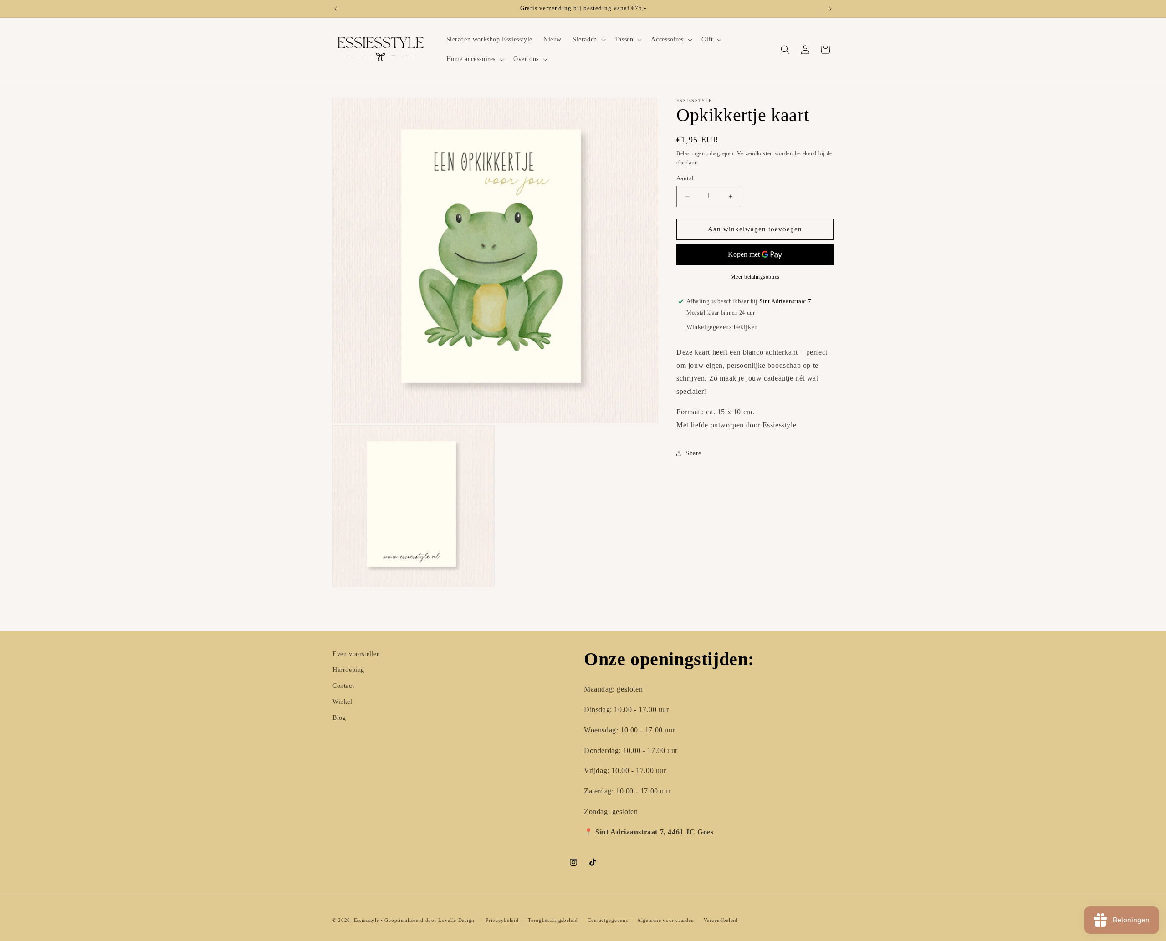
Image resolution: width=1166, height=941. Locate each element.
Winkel (342, 701)
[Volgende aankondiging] (830, 8)
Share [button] (693, 453)
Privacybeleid (502, 920)
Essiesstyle (366, 920)
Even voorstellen (356, 654)
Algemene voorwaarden (665, 920)
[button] (588, 39)
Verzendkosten (755, 153)
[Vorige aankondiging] (336, 8)
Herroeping (348, 669)
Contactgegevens (608, 920)
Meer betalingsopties (755, 277)
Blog (339, 717)
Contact (343, 685)
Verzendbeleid (721, 920)
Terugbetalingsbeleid (553, 920)
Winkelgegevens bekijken (722, 327)
